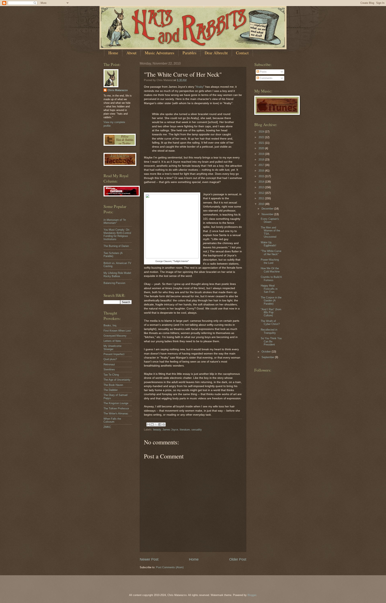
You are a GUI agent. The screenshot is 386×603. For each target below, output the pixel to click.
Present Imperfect (114, 354)
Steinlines (109, 369)
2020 (262, 148)
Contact (242, 52)
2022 (262, 137)
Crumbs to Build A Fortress (271, 278)
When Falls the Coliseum (112, 420)
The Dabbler (111, 389)
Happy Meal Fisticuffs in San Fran (269, 288)
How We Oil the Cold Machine (270, 270)
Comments (265, 78)
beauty (157, 429)
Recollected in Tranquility (269, 331)
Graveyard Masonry (115, 335)
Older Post (237, 559)
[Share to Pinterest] (164, 424)
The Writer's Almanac (116, 413)
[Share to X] (156, 424)
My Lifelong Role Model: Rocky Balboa (118, 274)
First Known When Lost (117, 330)
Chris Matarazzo (118, 90)
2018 (262, 159)
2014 (262, 181)
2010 (262, 203)
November (268, 214)
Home (113, 52)
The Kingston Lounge (116, 403)
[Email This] (148, 424)
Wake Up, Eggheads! (268, 244)
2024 (262, 131)
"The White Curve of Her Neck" (271, 253)
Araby (199, 86)
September (268, 357)
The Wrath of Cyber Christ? (270, 322)
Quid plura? (110, 359)
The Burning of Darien (116, 246)
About (131, 52)
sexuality (196, 429)
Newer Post (149, 559)
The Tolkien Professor (116, 408)
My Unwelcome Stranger (112, 347)
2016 (262, 170)
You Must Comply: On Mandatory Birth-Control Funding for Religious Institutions (117, 234)
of (115, 221)
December (268, 208)
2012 (262, 192)
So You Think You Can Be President (271, 341)
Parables (189, 52)
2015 (262, 176)
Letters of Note (112, 340)
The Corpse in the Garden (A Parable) (271, 300)
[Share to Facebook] (160, 424)
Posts (263, 71)
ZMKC (107, 426)
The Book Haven (113, 384)
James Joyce (170, 429)
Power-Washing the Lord (270, 261)
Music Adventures (159, 52)
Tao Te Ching (111, 374)
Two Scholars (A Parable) (113, 255)
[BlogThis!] (152, 424)
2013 (262, 187)
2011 (262, 198)
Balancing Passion (114, 283)
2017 (262, 164)
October (267, 351)
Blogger (251, 595)
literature (185, 429)
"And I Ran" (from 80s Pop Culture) (271, 312)
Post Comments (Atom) (170, 567)
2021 (262, 142)
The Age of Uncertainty (117, 379)
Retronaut (109, 364)
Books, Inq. (110, 325)
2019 (262, 153)
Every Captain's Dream (270, 220)
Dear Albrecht (216, 52)
